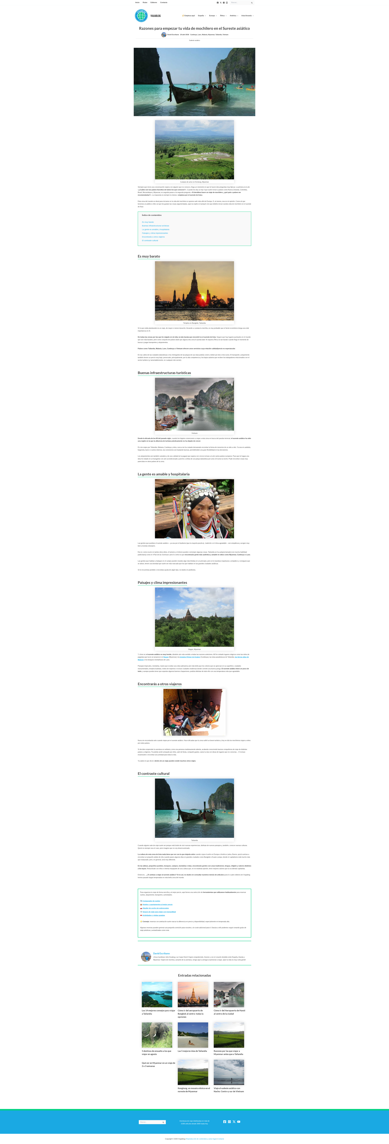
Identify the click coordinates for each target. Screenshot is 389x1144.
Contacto (220, 1139)
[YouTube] (227, 3)
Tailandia (218, 34)
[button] (205, 15)
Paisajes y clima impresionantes (155, 233)
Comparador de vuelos (151, 901)
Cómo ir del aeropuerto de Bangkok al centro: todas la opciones (190, 1013)
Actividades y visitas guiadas (154, 915)
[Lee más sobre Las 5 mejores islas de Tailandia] (193, 1035)
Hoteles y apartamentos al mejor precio (158, 904)
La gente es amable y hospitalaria (155, 229)
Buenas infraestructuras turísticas (155, 226)
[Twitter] (221, 3)
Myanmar (211, 34)
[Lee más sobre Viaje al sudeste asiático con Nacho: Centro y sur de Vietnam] (229, 1072)
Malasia (204, 34)
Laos (199, 34)
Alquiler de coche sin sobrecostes (156, 908)
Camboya (193, 34)
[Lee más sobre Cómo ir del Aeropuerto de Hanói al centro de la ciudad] (229, 994)
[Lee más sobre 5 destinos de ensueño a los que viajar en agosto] (157, 1035)
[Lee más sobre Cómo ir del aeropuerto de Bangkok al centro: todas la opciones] (193, 994)
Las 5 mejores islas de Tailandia (192, 1051)
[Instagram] (224, 3)
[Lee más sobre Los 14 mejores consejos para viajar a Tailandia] (157, 994)
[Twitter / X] (234, 1121)
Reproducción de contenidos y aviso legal (201, 1139)
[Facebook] (218, 3)
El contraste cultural (150, 241)
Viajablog (156, 16)
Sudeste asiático (194, 40)
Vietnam (225, 34)
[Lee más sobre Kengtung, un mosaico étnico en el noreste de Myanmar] (193, 1072)
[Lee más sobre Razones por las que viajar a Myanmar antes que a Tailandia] (229, 1035)
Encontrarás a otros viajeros (153, 237)
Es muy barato (148, 222)
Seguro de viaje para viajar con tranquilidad (159, 912)
